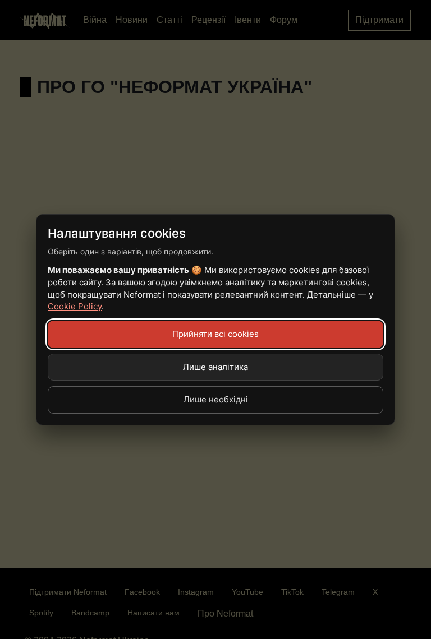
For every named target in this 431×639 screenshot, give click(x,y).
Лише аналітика (215, 367)
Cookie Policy (75, 306)
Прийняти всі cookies (215, 333)
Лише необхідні (216, 399)
